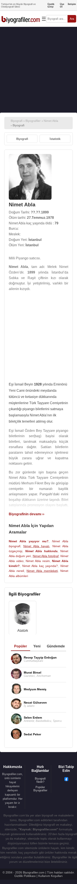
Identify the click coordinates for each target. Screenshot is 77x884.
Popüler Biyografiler (40, 789)
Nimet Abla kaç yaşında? (40, 566)
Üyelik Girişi (50, 5)
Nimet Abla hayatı (36, 546)
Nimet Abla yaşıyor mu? (29, 541)
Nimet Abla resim (38, 561)
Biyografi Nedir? (40, 780)
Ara (72, 18)
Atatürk (22, 630)
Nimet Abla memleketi (42, 571)
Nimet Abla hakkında (41, 551)
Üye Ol (62, 5)
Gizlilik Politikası (25, 876)
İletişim (72, 4)
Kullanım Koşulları (50, 876)
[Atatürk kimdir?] (22, 615)
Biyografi (22, 139)
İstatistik (55, 139)
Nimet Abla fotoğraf (46, 556)
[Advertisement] (38, 69)
